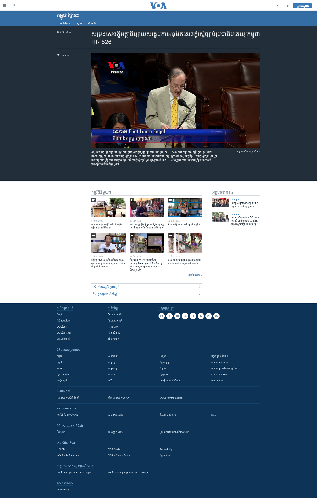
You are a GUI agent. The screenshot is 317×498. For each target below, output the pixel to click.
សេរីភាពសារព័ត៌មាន (220, 362)
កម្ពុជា (59, 356)
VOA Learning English (171, 397)
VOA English (114, 449)
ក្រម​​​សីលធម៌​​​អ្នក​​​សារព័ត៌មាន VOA (174, 432)
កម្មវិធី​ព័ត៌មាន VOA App (68, 415)
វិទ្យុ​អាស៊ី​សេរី (165, 455)
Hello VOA (113, 326)
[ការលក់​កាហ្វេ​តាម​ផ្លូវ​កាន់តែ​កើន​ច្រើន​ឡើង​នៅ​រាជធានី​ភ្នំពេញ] (108, 207)
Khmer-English (219, 374)
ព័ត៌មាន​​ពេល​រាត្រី (115, 320)
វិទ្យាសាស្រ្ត (164, 362)
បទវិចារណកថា (217, 380)
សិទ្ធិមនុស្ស (113, 368)
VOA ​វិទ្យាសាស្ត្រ (64, 333)
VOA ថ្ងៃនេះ (62, 326)
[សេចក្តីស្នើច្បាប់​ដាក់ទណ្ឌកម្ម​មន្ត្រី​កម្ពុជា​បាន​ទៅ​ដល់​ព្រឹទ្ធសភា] (220, 202)
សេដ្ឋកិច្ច (112, 362)
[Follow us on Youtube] (177, 316)
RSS (213, 415)
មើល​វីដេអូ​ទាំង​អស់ (195, 275)
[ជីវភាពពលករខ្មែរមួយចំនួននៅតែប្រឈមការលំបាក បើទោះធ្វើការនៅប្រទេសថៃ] (185, 243)
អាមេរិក (60, 368)
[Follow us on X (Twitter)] (169, 316)
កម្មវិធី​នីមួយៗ (65, 23)
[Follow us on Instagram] (185, 316)
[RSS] (201, 316)
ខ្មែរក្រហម (164, 374)
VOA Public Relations (68, 455)
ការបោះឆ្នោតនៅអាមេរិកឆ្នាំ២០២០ (225, 368)
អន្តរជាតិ (60, 362)
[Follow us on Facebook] (161, 316)
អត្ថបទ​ (79, 23)
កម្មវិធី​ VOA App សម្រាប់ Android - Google (128, 472)
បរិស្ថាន (163, 356)
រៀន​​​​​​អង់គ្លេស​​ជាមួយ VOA (119, 397)
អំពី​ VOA (61, 432)
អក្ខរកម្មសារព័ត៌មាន (219, 356)
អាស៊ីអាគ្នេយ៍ (62, 380)
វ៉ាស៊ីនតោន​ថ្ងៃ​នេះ (64, 320)
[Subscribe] (216, 316)
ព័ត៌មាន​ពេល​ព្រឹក (115, 314)
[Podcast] (208, 316)
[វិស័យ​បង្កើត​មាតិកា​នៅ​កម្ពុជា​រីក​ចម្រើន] (185, 207)
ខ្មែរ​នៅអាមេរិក (63, 374)
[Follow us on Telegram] (193, 316)
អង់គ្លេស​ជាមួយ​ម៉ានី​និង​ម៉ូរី (68, 397)
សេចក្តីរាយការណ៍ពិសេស (170, 380)
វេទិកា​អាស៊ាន (113, 339)
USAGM (61, 449)
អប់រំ (110, 380)
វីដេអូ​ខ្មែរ (60, 314)
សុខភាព (112, 374)
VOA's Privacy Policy (119, 455)
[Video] (288, 5)
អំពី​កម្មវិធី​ (92, 23)
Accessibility (166, 449)
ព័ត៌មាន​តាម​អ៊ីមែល (168, 415)
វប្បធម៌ (163, 368)
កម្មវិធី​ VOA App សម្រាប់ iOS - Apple (74, 472)
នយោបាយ (235, 199)
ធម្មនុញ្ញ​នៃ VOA (115, 432)
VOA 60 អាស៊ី (63, 339)
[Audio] (278, 5)
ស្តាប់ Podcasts (115, 415)
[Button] (63, 56)
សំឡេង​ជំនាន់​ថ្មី (114, 333)
